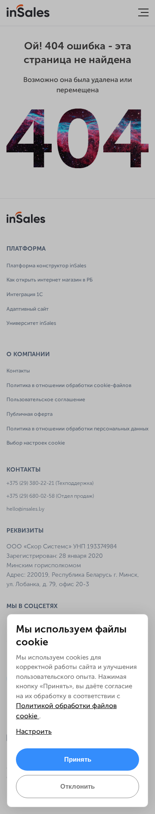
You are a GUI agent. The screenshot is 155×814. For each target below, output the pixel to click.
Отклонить (77, 786)
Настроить (34, 732)
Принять (77, 759)
